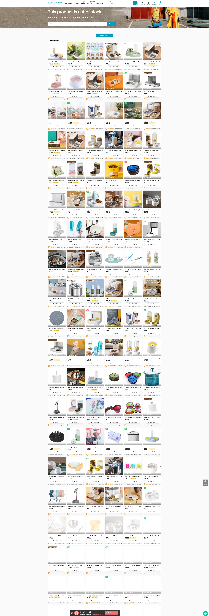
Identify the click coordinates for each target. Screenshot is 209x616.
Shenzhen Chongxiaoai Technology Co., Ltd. (152, 217)
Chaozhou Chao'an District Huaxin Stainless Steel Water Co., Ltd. (75, 395)
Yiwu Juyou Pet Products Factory (94, 69)
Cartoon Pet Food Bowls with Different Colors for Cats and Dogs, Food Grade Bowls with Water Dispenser (114, 91)
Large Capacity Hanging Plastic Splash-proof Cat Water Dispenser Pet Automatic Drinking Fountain (133, 299)
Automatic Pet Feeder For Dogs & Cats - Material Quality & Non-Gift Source (133, 536)
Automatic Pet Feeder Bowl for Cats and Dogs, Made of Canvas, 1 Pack (57, 210)
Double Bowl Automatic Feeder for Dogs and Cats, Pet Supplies (57, 358)
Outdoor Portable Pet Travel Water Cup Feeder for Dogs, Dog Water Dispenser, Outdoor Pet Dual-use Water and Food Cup (95, 358)
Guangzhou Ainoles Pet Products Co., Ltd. (152, 484)
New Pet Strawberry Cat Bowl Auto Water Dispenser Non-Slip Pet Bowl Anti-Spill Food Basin (95, 387)
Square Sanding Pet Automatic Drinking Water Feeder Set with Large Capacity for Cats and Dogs (76, 210)
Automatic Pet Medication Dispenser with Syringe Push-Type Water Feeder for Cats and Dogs (133, 269)
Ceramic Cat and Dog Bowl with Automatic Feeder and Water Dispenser (133, 91)
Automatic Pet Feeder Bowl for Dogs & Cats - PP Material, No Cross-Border (76, 417)
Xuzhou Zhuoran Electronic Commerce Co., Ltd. (75, 484)
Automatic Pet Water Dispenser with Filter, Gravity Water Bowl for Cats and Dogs (152, 210)
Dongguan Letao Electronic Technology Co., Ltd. (133, 395)
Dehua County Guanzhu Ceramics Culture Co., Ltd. (133, 455)
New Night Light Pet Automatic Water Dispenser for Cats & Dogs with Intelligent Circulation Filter (57, 476)
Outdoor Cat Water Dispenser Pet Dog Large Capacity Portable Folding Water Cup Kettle (76, 239)
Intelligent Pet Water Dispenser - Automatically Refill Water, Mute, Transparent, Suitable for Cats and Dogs (114, 536)
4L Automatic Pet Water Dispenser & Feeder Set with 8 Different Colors (114, 299)
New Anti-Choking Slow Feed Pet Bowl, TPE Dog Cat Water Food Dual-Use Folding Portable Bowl (133, 387)
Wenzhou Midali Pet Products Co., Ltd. (133, 277)
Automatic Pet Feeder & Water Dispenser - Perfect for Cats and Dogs (57, 150)
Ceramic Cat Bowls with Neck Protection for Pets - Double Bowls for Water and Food (114, 506)
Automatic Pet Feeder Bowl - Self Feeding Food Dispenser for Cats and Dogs (76, 121)
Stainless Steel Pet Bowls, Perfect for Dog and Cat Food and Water (76, 387)
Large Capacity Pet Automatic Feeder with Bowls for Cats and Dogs (95, 180)
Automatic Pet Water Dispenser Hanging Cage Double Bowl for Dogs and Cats (76, 328)
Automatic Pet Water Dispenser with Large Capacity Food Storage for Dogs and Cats (57, 121)
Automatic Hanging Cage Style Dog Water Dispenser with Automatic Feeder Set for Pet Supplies (133, 358)
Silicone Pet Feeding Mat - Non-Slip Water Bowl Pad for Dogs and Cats (57, 595)
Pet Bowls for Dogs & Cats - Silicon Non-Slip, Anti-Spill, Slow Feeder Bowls (76, 595)
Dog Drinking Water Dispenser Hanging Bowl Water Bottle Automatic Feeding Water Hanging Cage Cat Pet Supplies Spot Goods (57, 239)
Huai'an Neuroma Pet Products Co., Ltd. (113, 306)
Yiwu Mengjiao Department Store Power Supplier (94, 425)
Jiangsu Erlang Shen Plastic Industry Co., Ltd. (56, 395)
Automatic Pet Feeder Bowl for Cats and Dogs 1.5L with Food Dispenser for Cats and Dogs (57, 91)
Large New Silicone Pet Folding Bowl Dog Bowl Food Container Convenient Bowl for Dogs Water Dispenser (133, 180)
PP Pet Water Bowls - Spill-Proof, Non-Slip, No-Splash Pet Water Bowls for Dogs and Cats (152, 358)
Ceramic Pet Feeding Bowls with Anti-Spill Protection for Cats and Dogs (95, 506)
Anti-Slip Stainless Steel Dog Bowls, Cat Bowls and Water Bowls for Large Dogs (133, 417)
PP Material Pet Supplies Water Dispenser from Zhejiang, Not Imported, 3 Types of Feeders (95, 447)
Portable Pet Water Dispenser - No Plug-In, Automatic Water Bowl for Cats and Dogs (114, 328)
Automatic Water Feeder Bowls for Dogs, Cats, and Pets (114, 121)
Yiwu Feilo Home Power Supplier (113, 99)
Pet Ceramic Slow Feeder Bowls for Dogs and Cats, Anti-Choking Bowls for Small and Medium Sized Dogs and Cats (95, 565)
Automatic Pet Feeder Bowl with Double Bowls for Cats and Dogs (152, 447)
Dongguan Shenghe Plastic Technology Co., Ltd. (75, 247)
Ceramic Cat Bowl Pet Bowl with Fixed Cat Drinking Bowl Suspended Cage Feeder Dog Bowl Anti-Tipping (57, 536)
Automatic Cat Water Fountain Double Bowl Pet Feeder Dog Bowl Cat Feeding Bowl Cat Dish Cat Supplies (133, 62)
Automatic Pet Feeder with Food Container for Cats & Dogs (152, 328)
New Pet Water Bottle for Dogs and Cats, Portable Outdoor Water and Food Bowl (95, 299)
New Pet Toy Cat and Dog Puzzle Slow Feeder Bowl (76, 565)
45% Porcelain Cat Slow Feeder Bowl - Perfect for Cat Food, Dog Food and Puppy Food (114, 358)
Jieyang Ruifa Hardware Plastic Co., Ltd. (133, 129)
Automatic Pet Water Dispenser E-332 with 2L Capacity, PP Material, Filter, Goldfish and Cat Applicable (114, 595)
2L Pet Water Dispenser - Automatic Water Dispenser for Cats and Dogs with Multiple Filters (152, 387)
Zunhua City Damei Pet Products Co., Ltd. (152, 603)
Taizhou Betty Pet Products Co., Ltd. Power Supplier (94, 99)
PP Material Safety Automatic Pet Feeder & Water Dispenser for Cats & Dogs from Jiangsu (95, 150)
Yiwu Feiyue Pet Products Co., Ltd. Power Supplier (113, 69)
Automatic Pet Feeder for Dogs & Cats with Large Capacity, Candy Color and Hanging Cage (95, 476)
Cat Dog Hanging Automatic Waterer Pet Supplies (76, 447)
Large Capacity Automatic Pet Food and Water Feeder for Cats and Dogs (114, 62)
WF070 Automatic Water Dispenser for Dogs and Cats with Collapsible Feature (133, 565)
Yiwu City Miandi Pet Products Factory (133, 69)
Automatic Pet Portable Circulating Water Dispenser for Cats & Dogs (76, 358)
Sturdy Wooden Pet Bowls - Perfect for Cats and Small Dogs (133, 595)
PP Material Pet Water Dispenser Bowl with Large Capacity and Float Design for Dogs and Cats (76, 91)
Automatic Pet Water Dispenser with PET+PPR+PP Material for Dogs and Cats (152, 269)
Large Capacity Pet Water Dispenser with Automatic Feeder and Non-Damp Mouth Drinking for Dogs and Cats (76, 150)
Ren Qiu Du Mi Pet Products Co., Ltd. (76, 543)
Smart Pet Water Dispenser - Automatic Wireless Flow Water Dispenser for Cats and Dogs (114, 387)
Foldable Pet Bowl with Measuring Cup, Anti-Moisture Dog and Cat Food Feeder (114, 417)
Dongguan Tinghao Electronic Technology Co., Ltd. (133, 188)
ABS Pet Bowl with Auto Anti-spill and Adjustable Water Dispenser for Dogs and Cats (57, 417)
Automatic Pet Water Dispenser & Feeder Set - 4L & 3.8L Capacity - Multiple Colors (76, 269)
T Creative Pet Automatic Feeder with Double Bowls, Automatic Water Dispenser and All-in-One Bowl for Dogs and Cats (114, 150)
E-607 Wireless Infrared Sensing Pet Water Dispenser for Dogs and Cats (152, 506)
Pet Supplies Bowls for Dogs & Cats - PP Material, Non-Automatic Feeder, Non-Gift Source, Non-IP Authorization (152, 536)
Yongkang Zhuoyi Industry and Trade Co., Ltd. (56, 603)
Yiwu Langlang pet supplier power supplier (113, 425)
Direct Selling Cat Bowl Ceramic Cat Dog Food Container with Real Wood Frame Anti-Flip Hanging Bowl (76, 476)
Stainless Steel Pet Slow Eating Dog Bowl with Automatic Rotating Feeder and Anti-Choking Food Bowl (95, 595)
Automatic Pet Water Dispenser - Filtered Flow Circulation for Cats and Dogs (57, 387)
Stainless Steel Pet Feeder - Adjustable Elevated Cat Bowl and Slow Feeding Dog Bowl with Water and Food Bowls (57, 269)
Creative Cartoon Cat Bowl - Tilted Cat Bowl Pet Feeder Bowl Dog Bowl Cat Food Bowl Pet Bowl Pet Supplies (133, 150)
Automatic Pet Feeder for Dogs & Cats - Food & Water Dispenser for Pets (152, 91)
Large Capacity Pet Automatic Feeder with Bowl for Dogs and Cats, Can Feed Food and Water (95, 62)
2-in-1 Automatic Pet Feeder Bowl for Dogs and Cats (152, 565)
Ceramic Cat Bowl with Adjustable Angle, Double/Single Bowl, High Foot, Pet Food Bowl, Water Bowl (133, 506)
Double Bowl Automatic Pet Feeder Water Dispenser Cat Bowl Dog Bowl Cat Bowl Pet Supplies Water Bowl (57, 62)
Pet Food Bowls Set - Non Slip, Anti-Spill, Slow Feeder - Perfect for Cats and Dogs (57, 447)
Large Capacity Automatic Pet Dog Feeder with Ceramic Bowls (95, 210)
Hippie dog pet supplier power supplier (75, 69)
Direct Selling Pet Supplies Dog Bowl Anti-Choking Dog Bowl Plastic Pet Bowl (133, 476)
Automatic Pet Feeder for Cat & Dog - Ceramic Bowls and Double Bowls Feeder (95, 328)
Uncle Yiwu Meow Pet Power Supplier (75, 158)
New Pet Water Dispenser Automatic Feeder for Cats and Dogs (56, 180)
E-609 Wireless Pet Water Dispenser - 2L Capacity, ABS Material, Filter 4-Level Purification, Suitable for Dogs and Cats (133, 447)
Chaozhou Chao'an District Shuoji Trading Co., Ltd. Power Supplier (133, 158)
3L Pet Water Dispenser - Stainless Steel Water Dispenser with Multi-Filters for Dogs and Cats (152, 299)
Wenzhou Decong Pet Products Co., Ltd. (56, 99)
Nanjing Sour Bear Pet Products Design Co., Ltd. (56, 129)
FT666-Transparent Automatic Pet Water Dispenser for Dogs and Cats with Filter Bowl (95, 269)
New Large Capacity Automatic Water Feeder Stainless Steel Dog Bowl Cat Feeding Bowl (95, 121)
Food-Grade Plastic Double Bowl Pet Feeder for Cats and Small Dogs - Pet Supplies (133, 239)
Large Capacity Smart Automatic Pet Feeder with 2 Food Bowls (152, 239)
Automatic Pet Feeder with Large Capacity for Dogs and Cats (152, 180)
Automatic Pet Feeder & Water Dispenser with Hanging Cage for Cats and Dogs (152, 150)
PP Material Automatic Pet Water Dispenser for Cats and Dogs (114, 239)
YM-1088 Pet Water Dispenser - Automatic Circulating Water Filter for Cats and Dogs (152, 476)
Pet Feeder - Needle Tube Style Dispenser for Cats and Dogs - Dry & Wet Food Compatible (95, 417)
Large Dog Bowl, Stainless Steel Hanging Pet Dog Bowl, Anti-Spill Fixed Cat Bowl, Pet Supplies (76, 536)
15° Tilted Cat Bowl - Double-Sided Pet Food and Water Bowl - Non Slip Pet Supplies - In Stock (114, 447)
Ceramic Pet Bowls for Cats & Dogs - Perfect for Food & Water (56, 299)
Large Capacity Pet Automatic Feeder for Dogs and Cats (152, 121)
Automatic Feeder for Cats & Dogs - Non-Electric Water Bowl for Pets (114, 210)
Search (111, 24)
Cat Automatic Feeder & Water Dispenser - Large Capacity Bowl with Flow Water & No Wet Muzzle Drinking (95, 91)
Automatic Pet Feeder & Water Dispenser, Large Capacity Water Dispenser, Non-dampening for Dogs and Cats (152, 62)
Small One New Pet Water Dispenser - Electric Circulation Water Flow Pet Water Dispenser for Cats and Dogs (152, 417)
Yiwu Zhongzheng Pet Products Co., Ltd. (133, 484)
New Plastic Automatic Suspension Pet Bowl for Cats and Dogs (152, 595)
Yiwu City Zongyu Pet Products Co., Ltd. (56, 69)
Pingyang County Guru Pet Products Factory (94, 455)
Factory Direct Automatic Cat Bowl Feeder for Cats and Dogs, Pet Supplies (133, 121)
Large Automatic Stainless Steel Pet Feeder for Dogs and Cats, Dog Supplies (133, 328)
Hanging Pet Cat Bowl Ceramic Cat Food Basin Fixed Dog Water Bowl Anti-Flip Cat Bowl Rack (95, 239)
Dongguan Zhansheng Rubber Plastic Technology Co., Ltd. (56, 336)
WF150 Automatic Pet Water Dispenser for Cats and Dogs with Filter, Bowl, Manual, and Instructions (76, 299)
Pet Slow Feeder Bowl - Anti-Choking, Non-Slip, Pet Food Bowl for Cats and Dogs (57, 328)
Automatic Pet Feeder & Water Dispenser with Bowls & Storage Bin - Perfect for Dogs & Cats (76, 180)
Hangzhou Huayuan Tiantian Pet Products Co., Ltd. (114, 336)
